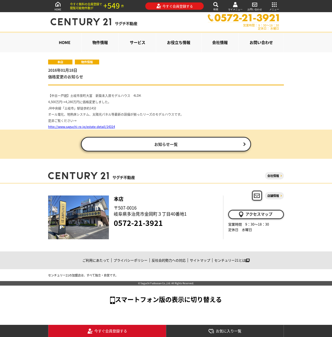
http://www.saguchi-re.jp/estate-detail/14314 (81, 126)
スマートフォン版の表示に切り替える (168, 299)
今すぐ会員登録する (177, 6)
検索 (215, 9)
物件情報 (100, 42)
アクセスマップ (258, 214)
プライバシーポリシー (131, 260)
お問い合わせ (254, 9)
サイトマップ (200, 260)
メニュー (274, 9)
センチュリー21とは (229, 260)
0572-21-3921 (138, 222)
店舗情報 (273, 196)
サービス (137, 42)
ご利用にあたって (95, 260)
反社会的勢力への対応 (169, 260)
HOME (57, 9)
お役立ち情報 (178, 42)
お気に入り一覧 (228, 330)
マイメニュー (235, 9)
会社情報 (220, 42)
